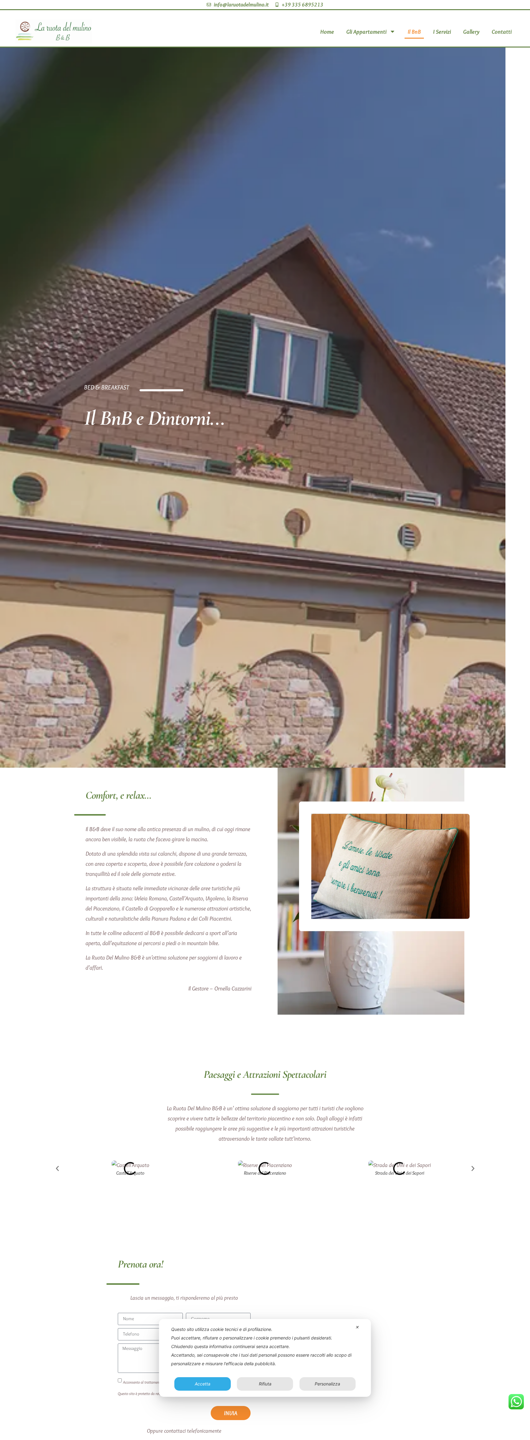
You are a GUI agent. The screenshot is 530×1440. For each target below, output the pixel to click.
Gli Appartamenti (366, 31)
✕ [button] (357, 1327)
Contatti (502, 31)
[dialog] (265, 1358)
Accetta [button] (202, 1383)
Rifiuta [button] (265, 1383)
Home (327, 31)
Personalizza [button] (327, 1383)
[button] (57, 1168)
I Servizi (442, 31)
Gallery (471, 31)
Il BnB (414, 31)
